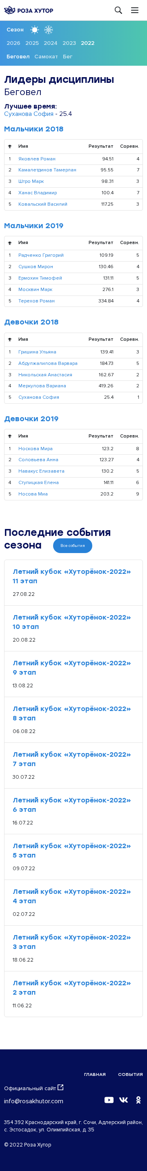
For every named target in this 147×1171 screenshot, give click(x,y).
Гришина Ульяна (37, 352)
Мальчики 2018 (33, 128)
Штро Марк (31, 181)
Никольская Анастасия (45, 375)
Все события (72, 545)
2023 (69, 43)
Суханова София (28, 114)
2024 (51, 43)
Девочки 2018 (31, 322)
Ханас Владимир (37, 193)
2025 (32, 43)
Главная (95, 1074)
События (130, 1074)
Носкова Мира (35, 449)
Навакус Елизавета (41, 471)
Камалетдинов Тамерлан (47, 170)
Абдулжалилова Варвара (48, 363)
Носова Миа (33, 494)
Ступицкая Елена (38, 483)
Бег (67, 56)
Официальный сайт (30, 1088)
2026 (13, 43)
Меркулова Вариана (42, 386)
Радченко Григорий (41, 255)
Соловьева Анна (38, 460)
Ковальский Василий (42, 204)
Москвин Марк (35, 290)
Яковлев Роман (37, 159)
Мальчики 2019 (33, 225)
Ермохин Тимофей (40, 278)
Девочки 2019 (31, 418)
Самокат (46, 56)
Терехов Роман (36, 301)
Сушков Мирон (35, 267)
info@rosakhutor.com (33, 1101)
